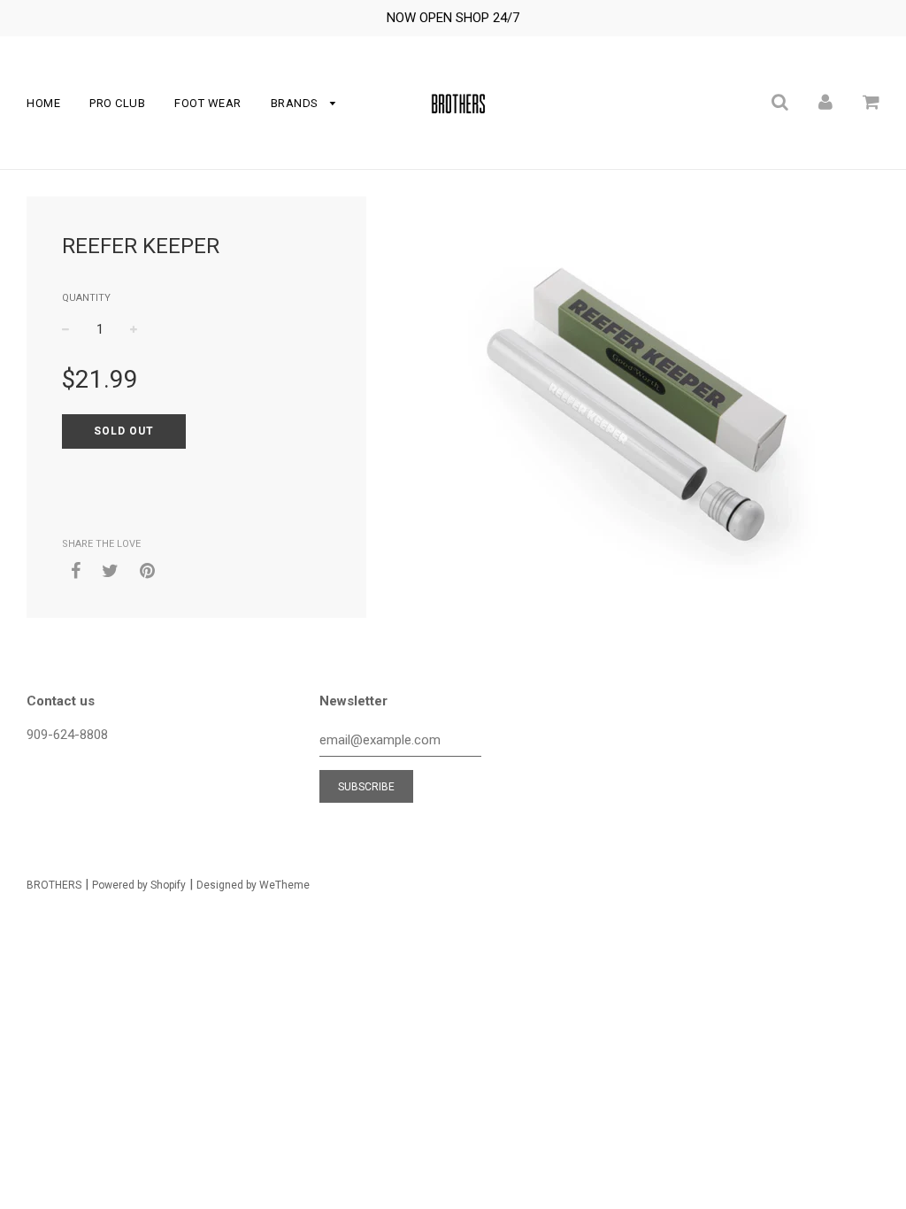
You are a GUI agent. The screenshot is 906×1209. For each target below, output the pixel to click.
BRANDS (296, 103)
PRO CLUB (117, 103)
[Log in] (825, 101)
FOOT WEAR (208, 103)
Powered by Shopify (139, 885)
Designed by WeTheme (253, 885)
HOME (43, 103)
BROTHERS (54, 885)
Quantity (86, 298)
